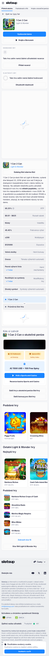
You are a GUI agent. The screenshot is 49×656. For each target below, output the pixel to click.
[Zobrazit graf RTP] (13, 208)
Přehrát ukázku (7, 8)
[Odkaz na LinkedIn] (44, 573)
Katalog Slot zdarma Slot (24, 172)
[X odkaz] (38, 573)
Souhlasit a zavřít (24, 651)
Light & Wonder (17, 167)
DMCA (21, 617)
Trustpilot (31, 624)
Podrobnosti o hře (22, 8)
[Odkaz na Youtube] (32, 573)
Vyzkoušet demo (24, 34)
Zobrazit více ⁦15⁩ (24, 540)
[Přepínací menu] (3, 3)
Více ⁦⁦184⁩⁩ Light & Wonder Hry (24, 546)
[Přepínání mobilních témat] (44, 3)
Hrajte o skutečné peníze (40, 8)
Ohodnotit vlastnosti (24, 85)
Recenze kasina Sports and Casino (24, 381)
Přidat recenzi (24, 65)
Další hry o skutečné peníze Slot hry (24, 390)
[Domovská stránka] (11, 3)
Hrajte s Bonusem (26, 40)
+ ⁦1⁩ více (9, 270)
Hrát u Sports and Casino (26, 375)
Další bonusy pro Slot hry (24, 396)
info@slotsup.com (8, 606)
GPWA (8, 617)
